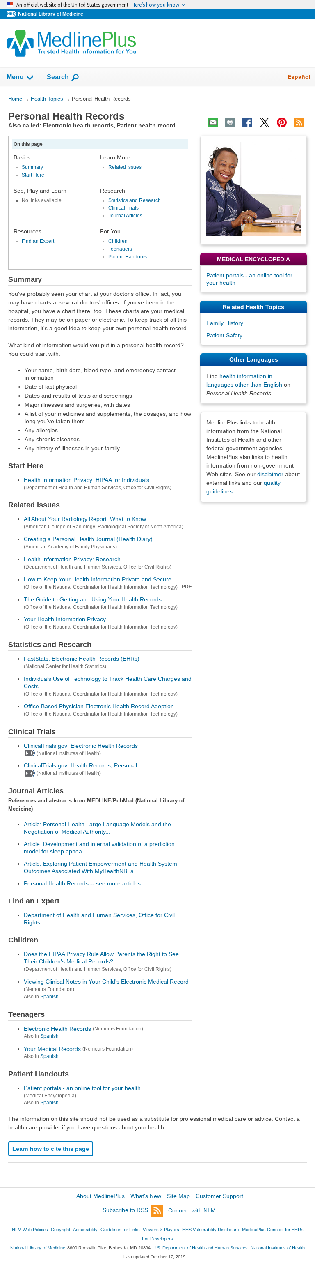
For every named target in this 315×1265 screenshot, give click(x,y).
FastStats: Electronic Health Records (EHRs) (81, 658)
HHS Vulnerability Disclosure (210, 1229)
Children (118, 241)
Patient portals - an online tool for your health (82, 1088)
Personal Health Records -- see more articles (82, 883)
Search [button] (58, 77)
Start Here (33, 175)
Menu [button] (15, 77)
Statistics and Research (134, 200)
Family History (224, 323)
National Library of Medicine (50, 14)
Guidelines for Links (120, 1229)
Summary (32, 167)
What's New (145, 1196)
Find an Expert (38, 241)
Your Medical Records (52, 1049)
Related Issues (125, 167)
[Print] (230, 122)
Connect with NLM (192, 1210)
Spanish (49, 997)
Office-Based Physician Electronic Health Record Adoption (99, 706)
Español (299, 77)
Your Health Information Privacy (65, 619)
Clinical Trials (123, 208)
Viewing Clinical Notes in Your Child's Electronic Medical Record (106, 981)
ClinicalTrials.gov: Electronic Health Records (81, 745)
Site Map (178, 1196)
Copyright (60, 1229)
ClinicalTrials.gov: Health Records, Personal (80, 765)
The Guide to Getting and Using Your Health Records (93, 599)
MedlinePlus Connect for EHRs (273, 1229)
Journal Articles (125, 216)
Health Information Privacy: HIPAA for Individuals (86, 480)
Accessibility (85, 1229)
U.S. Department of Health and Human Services (200, 1247)
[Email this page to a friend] (213, 122)
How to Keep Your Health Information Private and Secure (97, 579)
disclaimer (270, 474)
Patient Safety (224, 335)
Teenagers (120, 249)
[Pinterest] (282, 122)
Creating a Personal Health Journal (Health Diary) (88, 539)
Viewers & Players (161, 1229)
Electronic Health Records (57, 1028)
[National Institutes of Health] (12, 14)
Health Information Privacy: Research (72, 559)
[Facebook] (247, 122)
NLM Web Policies (30, 1229)
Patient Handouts (127, 257)
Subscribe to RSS (125, 1210)
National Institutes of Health (278, 1247)
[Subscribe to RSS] (299, 122)
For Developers (157, 1238)
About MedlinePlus (100, 1196)
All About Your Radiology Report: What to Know (85, 519)
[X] (264, 122)
